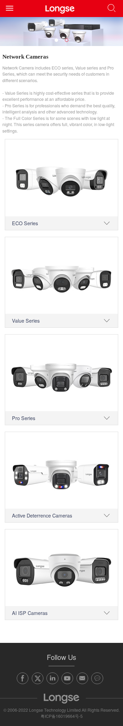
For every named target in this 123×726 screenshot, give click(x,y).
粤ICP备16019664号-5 (62, 716)
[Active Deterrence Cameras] (61, 470)
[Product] (61, 31)
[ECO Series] (61, 177)
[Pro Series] (61, 373)
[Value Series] (61, 275)
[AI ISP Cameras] (61, 567)
